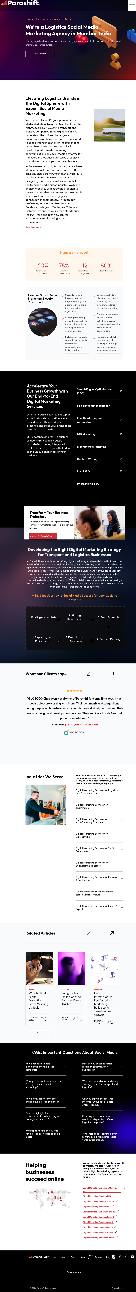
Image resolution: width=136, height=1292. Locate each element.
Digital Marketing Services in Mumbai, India (100, 1189)
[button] (88, 673)
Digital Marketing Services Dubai (98, 1227)
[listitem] (39, 988)
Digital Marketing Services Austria (98, 1222)
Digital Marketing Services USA (97, 1196)
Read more (32, 227)
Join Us (90, 1257)
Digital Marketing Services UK (96, 1206)
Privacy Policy (117, 1288)
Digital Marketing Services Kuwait (98, 1232)
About (64, 1257)
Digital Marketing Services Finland (98, 1217)
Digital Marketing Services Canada (98, 1201)
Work (73, 1257)
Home (55, 1257)
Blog (82, 1257)
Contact (99, 1257)
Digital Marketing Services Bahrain (98, 1237)
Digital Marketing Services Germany (99, 1211)
